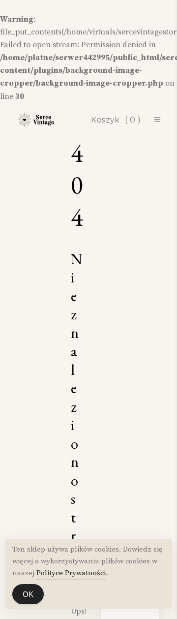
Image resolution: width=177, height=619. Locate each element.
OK (28, 594)
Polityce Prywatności (71, 573)
